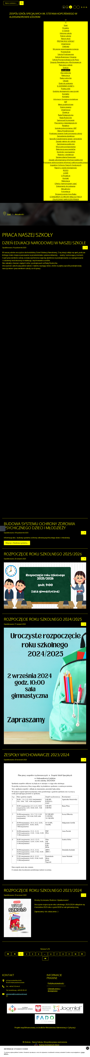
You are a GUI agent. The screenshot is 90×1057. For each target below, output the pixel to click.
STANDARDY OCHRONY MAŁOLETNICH (66, 197)
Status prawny (65, 107)
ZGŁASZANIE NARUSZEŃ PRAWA (66, 199)
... (44, 954)
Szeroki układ (78, 7)
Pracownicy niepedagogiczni (66, 123)
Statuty (66, 67)
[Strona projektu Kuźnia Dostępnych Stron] (20, 1008)
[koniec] (45, 958)
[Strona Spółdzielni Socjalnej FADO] (45, 1019)
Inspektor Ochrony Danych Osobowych (65, 165)
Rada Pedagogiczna (65, 115)
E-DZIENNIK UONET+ (65, 86)
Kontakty (65, 94)
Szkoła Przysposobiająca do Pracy (65, 60)
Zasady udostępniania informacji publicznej (66, 160)
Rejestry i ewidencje (66, 154)
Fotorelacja (65, 191)
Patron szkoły (65, 36)
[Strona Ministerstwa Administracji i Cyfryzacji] (43, 1008)
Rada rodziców (66, 78)
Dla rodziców (65, 73)
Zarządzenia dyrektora (65, 136)
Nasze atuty (65, 38)
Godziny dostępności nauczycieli (66, 91)
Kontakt (66, 178)
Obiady (65, 81)
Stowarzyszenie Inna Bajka (65, 194)
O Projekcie (65, 176)
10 (75, 954)
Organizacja (65, 44)
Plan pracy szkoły (65, 65)
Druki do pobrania (66, 83)
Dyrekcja (65, 112)
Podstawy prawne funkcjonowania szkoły (65, 133)
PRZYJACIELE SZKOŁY (65, 41)
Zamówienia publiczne (66, 144)
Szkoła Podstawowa (66, 54)
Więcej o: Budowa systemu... (16, 543)
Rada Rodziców (66, 118)
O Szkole (65, 31)
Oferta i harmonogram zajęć (66, 183)
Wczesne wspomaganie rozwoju (66, 49)
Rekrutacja (66, 75)
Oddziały (65, 46)
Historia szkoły (66, 33)
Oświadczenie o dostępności (54, 990)
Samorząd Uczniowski (65, 120)
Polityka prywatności (56, 983)
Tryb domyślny (57, 7)
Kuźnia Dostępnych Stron (49, 1045)
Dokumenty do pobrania (65, 186)
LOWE (65, 173)
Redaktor (65, 125)
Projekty (65, 28)
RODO (65, 170)
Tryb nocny (60, 7)
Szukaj (22, 3)
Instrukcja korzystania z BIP (65, 128)
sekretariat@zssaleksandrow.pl (16, 994)
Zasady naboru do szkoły (66, 141)
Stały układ (74, 7)
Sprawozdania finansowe (66, 157)
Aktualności (65, 70)
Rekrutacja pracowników (65, 149)
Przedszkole (65, 52)
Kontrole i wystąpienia (66, 152)
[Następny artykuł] (82, 954)
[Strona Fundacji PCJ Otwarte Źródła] (67, 1008)
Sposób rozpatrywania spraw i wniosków (66, 139)
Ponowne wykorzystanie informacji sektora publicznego (66, 162)
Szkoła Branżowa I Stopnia (65, 57)
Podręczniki (65, 89)
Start (66, 25)
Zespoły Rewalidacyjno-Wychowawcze (65, 62)
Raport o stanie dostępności (66, 168)
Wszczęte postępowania (66, 147)
